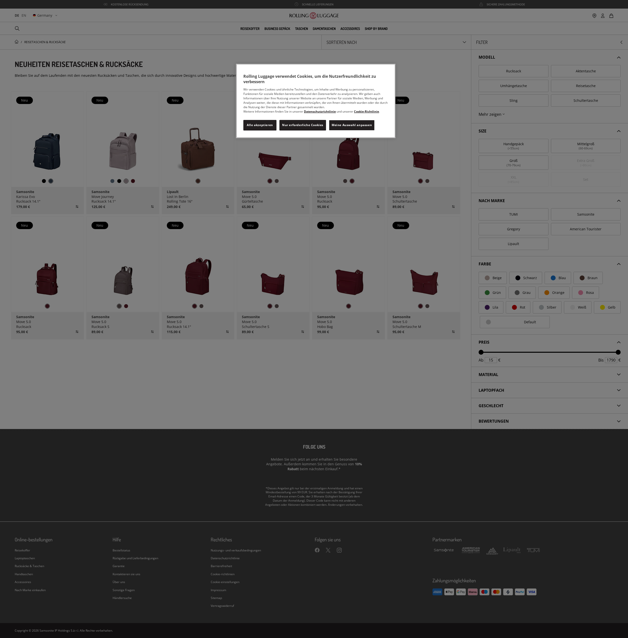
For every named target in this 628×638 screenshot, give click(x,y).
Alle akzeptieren (260, 125)
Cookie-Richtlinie (366, 111)
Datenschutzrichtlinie (320, 111)
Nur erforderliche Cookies (302, 125)
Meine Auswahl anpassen (352, 125)
